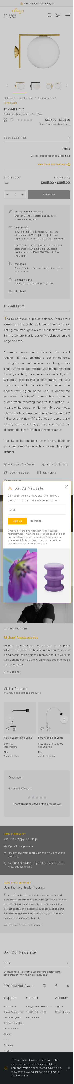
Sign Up (17, 520)
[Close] (66, 486)
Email (12, 509)
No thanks (35, 520)
